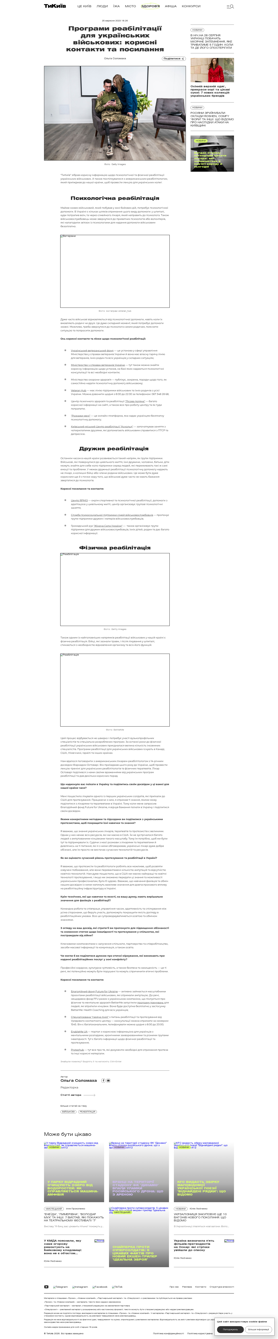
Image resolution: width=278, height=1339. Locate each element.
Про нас (174, 1287)
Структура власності (222, 1287)
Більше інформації (258, 1330)
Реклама (187, 1287)
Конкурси (191, 6)
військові (68, 1112)
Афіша (171, 6)
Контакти (200, 1287)
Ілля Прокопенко (75, 1209)
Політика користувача (200, 1334)
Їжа (116, 6)
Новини (197, 30)
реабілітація (87, 1112)
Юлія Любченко (198, 1209)
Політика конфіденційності (168, 1334)
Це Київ (84, 6)
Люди (102, 6)
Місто (130, 6)
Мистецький (54, 1209)
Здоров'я (150, 6)
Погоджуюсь (230, 1330)
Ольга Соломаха (115, 59)
